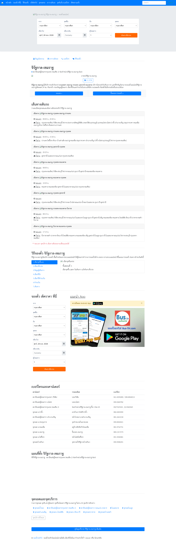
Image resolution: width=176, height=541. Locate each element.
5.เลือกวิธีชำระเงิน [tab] (39, 278)
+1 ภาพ (89, 80)
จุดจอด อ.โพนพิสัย (57, 512)
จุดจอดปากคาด (89, 512)
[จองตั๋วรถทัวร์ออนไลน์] (2, 3)
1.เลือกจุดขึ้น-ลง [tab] (38, 262)
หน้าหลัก (9, 2)
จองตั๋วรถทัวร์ (37, 538)
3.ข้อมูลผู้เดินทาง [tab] (38, 270)
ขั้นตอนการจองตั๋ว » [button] (117, 93)
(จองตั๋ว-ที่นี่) (17, 2)
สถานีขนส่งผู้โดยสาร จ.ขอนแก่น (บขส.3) (93, 508)
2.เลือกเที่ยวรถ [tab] (38, 266)
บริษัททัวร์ (33, 2)
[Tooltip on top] (31, 72)
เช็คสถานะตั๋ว (75, 2)
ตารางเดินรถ (51, 2)
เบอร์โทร (66, 59)
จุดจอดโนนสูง (128, 508)
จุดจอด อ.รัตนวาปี (74, 512)
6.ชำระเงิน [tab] (36, 282)
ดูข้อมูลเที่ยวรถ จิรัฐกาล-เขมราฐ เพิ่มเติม (88, 529)
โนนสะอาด (115, 508)
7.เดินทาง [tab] (36, 286)
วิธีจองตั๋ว (26, 2)
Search (170, 2)
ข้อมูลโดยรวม (39, 59)
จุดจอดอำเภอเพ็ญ (40, 512)
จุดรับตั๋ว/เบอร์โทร (63, 2)
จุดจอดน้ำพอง (39, 508)
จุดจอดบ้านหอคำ (105, 512)
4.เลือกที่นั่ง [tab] (37, 274)
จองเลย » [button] (59, 93)
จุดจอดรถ (42, 2)
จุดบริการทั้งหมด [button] (38, 517)
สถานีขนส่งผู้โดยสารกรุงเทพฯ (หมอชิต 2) (62, 508)
